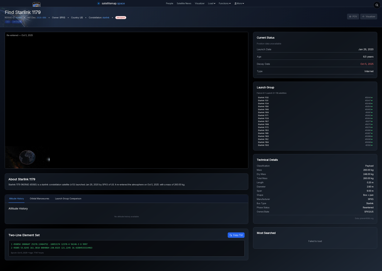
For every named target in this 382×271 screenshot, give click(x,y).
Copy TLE (238, 235)
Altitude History (16, 198)
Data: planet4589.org (364, 218)
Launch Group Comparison (68, 198)
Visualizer (200, 3)
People (169, 3)
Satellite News (184, 3)
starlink (106, 17)
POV (355, 16)
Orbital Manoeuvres (39, 198)
